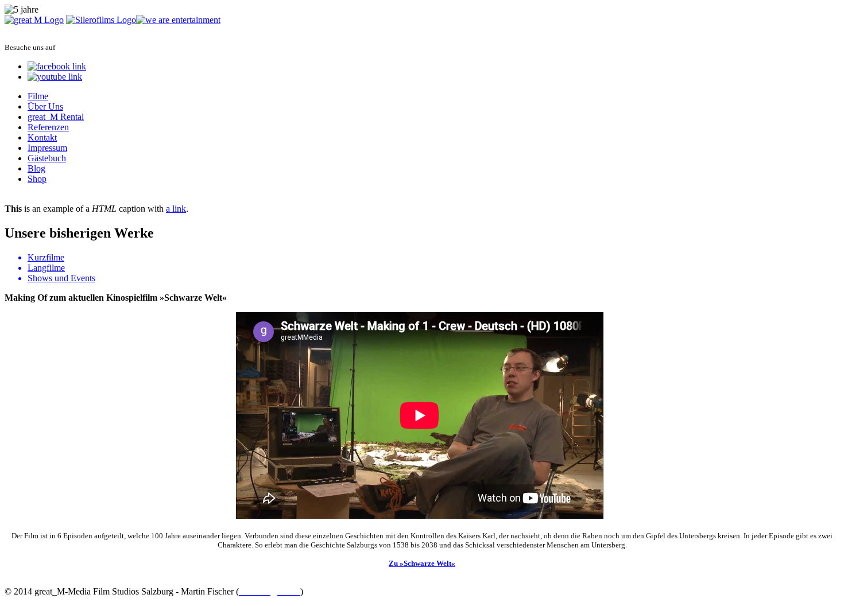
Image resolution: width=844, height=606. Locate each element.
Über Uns (45, 106)
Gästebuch (47, 158)
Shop (37, 179)
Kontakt (42, 137)
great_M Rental (56, 117)
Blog (36, 168)
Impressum (47, 148)
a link (176, 208)
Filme (38, 96)
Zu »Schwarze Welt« (422, 563)
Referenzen (48, 127)
